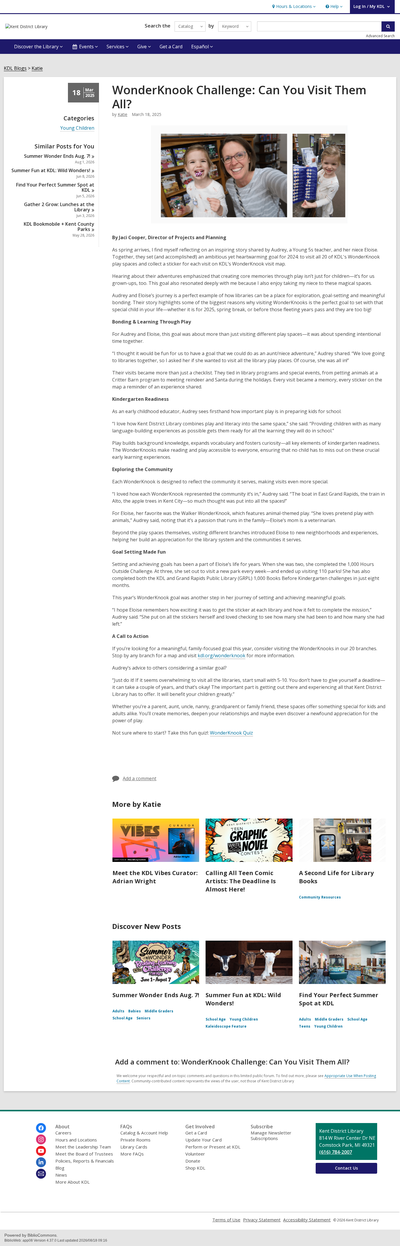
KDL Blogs (15, 68)
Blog (59, 1168)
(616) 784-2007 (335, 1152)
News (61, 1175)
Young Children (77, 128)
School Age (122, 1018)
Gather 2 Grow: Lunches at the (59, 207)
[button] (293, 6)
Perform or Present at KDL (212, 1147)
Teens (304, 1026)
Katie (37, 68)
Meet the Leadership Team (83, 1147)
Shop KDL (195, 1168)
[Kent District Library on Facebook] (41, 1128)
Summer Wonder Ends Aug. (57, 156)
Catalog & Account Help (144, 1133)
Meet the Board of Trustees (84, 1154)
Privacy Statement (262, 1220)
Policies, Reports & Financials (84, 1161)
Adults (118, 1011)
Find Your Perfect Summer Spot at (55, 187)
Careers (63, 1133)
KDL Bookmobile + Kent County (59, 226)
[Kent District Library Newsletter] (41, 1174)
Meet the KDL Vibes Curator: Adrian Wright (155, 877)
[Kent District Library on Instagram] (41, 1139)
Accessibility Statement (307, 1220)
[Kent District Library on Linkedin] (41, 1162)
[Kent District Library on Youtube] (41, 1151)
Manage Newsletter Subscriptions (271, 1135)
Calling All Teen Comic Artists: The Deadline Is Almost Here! (241, 881)
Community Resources (320, 897)
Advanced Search (380, 35)
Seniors (143, 1018)
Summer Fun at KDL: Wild (50, 170)
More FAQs (132, 1154)
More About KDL (72, 1182)
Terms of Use (226, 1220)
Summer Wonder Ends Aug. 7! (155, 995)
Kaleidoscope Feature (226, 1026)
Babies (134, 1011)
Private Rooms (135, 1140)
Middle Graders (159, 1011)
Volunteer (195, 1154)
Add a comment (139, 778)
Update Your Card (203, 1140)
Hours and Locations (76, 1140)
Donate (192, 1161)
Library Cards (133, 1147)
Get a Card (171, 46)
